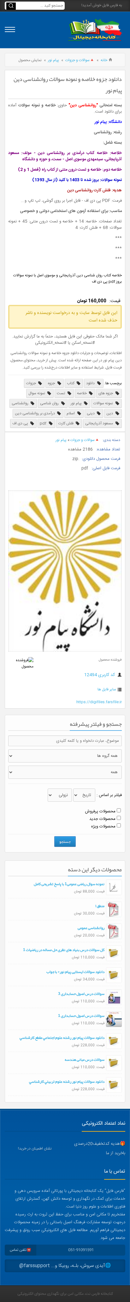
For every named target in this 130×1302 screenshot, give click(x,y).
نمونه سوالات (103, 403)
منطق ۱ (99, 906)
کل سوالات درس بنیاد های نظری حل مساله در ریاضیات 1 (63, 950)
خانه (104, 60)
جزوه (52, 383)
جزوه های (106, 393)
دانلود (91, 383)
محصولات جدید (102, 819)
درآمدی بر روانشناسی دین (35, 413)
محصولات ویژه (103, 826)
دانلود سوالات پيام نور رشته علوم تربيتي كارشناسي (66, 1081)
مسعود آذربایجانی (99, 423)
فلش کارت (66, 423)
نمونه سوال (37, 393)
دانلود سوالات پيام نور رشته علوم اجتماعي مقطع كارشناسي (62, 1037)
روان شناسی (50, 403)
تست (61, 393)
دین (110, 413)
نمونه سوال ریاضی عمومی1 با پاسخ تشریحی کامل (69, 884)
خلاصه (82, 393)
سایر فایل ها (107, 689)
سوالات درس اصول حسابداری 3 (81, 993)
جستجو (65, 841)
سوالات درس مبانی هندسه (84, 1059)
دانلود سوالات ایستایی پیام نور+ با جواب (75, 972)
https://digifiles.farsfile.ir (99, 702)
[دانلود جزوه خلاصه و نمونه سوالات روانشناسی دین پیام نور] (65, 651)
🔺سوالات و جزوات (79, 60)
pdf (43, 423)
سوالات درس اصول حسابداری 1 (81, 1015)
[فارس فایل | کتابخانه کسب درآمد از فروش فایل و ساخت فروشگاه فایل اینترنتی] (94, 30)
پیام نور (53, 60)
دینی (91, 413)
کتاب (71, 383)
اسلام (71, 413)
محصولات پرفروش (100, 811)
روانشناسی (20, 403)
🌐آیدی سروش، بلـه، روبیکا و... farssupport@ (65, 1266)
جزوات (31, 383)
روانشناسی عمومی (91, 928)
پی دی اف (20, 423)
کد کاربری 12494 (100, 675)
